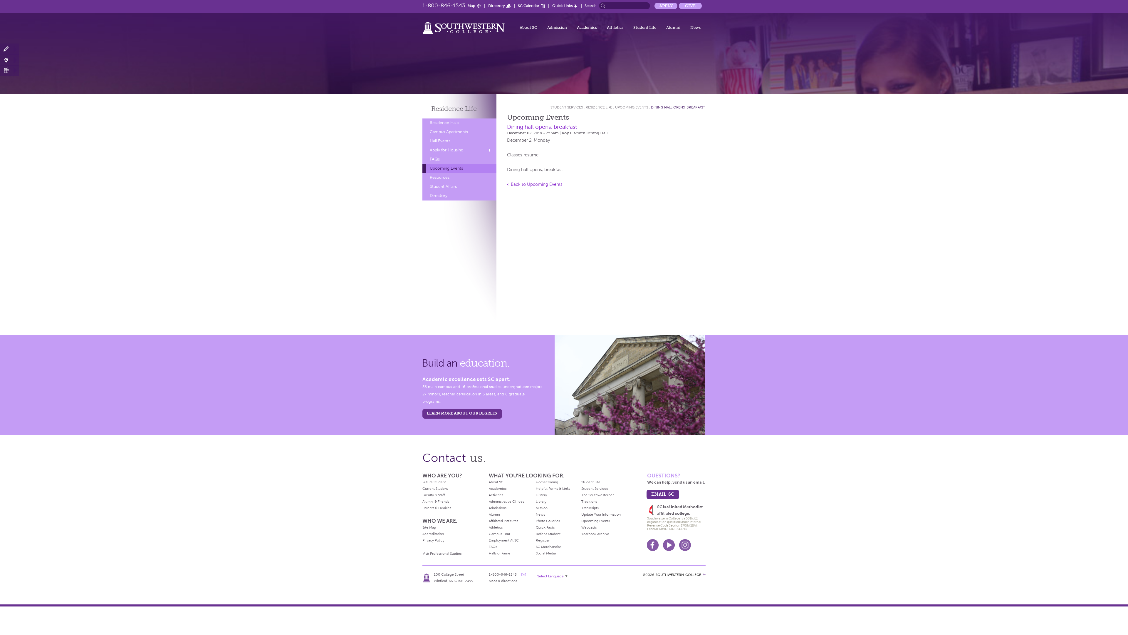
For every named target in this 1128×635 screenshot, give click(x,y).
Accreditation (433, 534)
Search (591, 6)
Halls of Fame (499, 553)
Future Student (434, 482)
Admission (557, 27)
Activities (496, 495)
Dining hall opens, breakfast (678, 107)
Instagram (685, 545)
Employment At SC (504, 540)
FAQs (435, 159)
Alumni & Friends (435, 501)
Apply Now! (9, 49)
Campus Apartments (449, 132)
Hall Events (440, 141)
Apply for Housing (446, 150)
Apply (666, 6)
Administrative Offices (506, 501)
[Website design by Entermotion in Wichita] (704, 575)
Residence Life (599, 107)
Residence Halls (444, 123)
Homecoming (547, 482)
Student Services (566, 107)
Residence (454, 108)
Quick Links (562, 6)
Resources (439, 177)
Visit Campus (9, 60)
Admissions (497, 508)
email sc (662, 494)
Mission (542, 508)
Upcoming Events (446, 168)
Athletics (615, 27)
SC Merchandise (549, 547)
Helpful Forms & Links (553, 489)
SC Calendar (528, 6)
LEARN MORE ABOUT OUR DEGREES (462, 413)
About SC (528, 27)
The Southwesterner (597, 495)
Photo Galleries (548, 521)
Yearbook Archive (595, 534)
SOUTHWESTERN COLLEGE (678, 575)
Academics (587, 27)
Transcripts (590, 508)
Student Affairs (443, 186)
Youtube (669, 545)
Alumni (673, 27)
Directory (496, 6)
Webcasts (589, 527)
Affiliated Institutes (503, 521)
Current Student (435, 489)
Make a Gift (9, 70)
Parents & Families (436, 508)
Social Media (546, 553)
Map (471, 6)
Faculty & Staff (433, 495)
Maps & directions (503, 581)
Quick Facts (545, 527)
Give (690, 6)
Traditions (589, 501)
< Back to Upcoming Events (535, 184)
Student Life (644, 27)
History (541, 495)
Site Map (429, 527)
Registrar (543, 540)
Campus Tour (499, 534)
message (523, 574)
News (695, 27)
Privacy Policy (433, 540)
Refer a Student (548, 534)
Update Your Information (601, 514)
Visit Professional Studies (442, 554)
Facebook (653, 545)
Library (541, 501)
